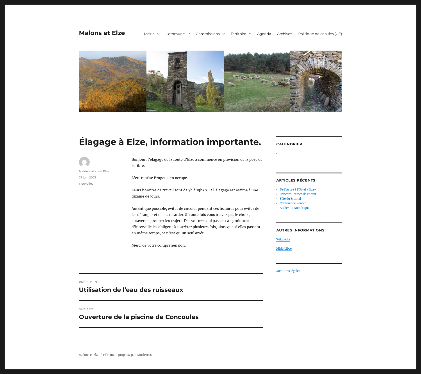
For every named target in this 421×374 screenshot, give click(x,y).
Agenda (264, 34)
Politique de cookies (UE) (320, 34)
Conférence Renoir (293, 203)
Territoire (238, 34)
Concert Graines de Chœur (298, 194)
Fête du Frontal (290, 199)
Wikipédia (283, 239)
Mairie (149, 34)
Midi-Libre (284, 249)
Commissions (208, 34)
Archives (284, 34)
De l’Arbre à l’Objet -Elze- (298, 189)
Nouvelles (86, 183)
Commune (175, 34)
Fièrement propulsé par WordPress (127, 355)
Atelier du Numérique (294, 208)
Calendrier (289, 144)
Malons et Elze (102, 33)
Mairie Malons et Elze (94, 171)
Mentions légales (288, 271)
